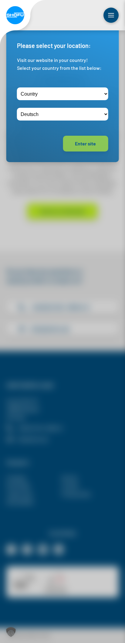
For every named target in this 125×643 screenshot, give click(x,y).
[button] (11, 632)
